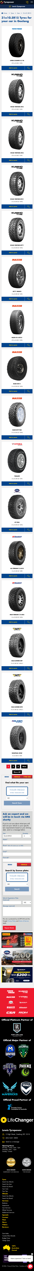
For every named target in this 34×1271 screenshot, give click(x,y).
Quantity (25, 833)
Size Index (5, 1233)
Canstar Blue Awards (8, 1236)
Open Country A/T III (17, 60)
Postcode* (6, 858)
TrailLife (17, 476)
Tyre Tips (5, 1191)
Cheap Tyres (6, 1240)
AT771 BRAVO (17, 291)
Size (4, 833)
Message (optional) (9, 906)
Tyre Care (5, 1189)
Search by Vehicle (7, 1182)
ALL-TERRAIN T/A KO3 (17, 568)
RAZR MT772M (17, 430)
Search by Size (7, 1184)
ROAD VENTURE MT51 (17, 199)
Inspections (5, 1205)
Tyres (4, 1179)
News (4, 1222)
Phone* (13, 846)
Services (5, 1201)
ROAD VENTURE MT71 (17, 245)
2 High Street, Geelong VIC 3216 (18, 1134)
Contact (5, 1217)
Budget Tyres (6, 1238)
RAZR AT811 (17, 384)
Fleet (4, 1220)
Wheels (5, 1194)
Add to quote (13, 68)
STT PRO (17, 522)
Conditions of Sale (24, 1266)
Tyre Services (6, 1208)
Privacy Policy (12, 921)
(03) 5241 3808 (12, 1138)
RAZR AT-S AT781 (17, 337)
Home (5, 13)
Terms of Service (24, 921)
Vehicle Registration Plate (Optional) (10, 899)
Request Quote (9, 928)
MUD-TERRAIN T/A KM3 (17, 614)
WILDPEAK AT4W (17, 753)
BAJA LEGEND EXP (17, 661)
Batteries (4, 1203)
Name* (5, 839)
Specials (5, 1215)
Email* (5, 852)
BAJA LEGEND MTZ (17, 707)
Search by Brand (7, 1186)
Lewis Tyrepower (18, 6)
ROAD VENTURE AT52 (17, 107)
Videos (4, 1225)
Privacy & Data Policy (12, 1266)
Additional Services (8, 1212)
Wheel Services (7, 1210)
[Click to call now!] (27, 2)
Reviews (5, 1227)
